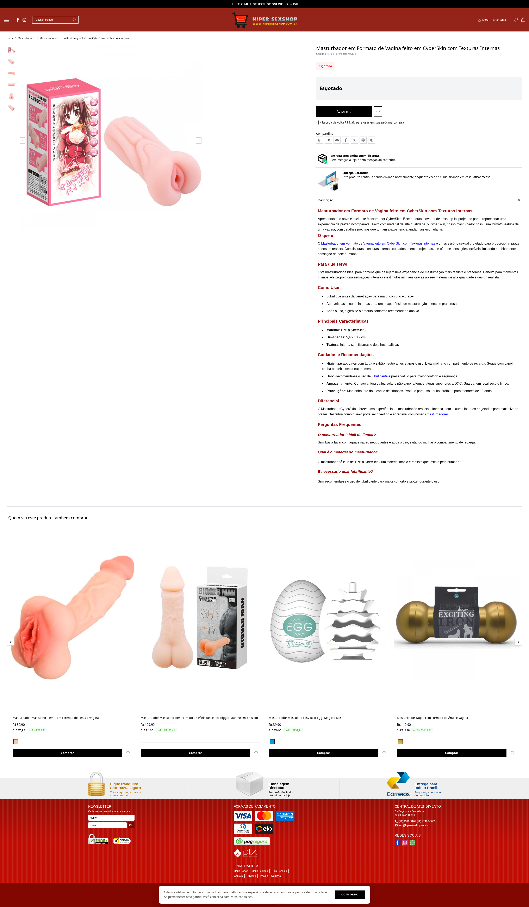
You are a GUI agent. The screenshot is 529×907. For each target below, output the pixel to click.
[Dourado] (400, 741)
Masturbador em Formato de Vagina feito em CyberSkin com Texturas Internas (85, 38)
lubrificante (380, 376)
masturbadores (438, 414)
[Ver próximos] (517, 641)
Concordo (350, 894)
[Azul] (272, 741)
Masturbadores (27, 38)
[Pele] (16, 741)
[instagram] (24, 20)
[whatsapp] (412, 842)
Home (10, 38)
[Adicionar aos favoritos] (128, 753)
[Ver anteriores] (11, 641)
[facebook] (18, 20)
